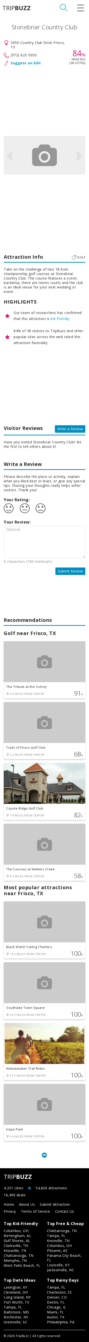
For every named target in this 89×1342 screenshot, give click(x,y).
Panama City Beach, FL (64, 1257)
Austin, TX (55, 1317)
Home (9, 1204)
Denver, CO (57, 1297)
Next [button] (79, 155)
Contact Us (64, 1211)
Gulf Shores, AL (17, 1240)
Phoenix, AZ (57, 1250)
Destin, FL (56, 1302)
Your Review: (17, 522)
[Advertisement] (44, 100)
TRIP (16, 8)
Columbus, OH (16, 1230)
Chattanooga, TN (19, 1255)
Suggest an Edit (26, 63)
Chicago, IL (56, 1307)
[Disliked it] (40, 508)
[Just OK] (25, 508)
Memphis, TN (15, 1260)
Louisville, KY (58, 1265)
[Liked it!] (9, 508)
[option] (44, 155)
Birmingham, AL (17, 1235)
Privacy (10, 1211)
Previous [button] (10, 155)
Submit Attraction (55, 1204)
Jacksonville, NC (60, 1270)
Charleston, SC (59, 1292)
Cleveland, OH (16, 1292)
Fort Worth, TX (16, 1302)
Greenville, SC (15, 1322)
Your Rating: (17, 499)
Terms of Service (35, 1211)
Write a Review (70, 428)
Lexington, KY (15, 1287)
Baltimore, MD (16, 1312)
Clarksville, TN (16, 1245)
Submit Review (70, 571)
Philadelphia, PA (60, 1322)
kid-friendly (60, 318)
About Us (27, 1204)
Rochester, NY (16, 1317)
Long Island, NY (17, 1297)
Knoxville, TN (15, 1250)
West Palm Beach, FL (22, 1265)
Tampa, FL (56, 1235)
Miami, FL (55, 1312)
